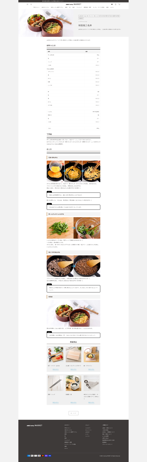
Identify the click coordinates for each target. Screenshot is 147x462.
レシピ (97, 16)
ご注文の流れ (105, 430)
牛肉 (110, 16)
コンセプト (87, 427)
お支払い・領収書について (108, 432)
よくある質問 (105, 436)
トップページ (81, 21)
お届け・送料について (107, 427)
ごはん (85, 16)
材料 (66, 7)
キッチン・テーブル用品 (98, 7)
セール (112, 7)
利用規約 (104, 442)
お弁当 (80, 16)
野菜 (118, 16)
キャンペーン (88, 430)
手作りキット (36, 7)
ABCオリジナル (45, 7)
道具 (74, 7)
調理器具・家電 (87, 7)
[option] (73, 1)
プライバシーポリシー (107, 444)
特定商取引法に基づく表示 (108, 440)
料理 (106, 16)
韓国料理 (81, 18)
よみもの (87, 432)
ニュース (87, 436)
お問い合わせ (105, 438)
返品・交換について (107, 434)
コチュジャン (91, 16)
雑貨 (107, 7)
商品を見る (56, 369)
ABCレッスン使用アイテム (57, 7)
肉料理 (114, 16)
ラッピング (79, 7)
